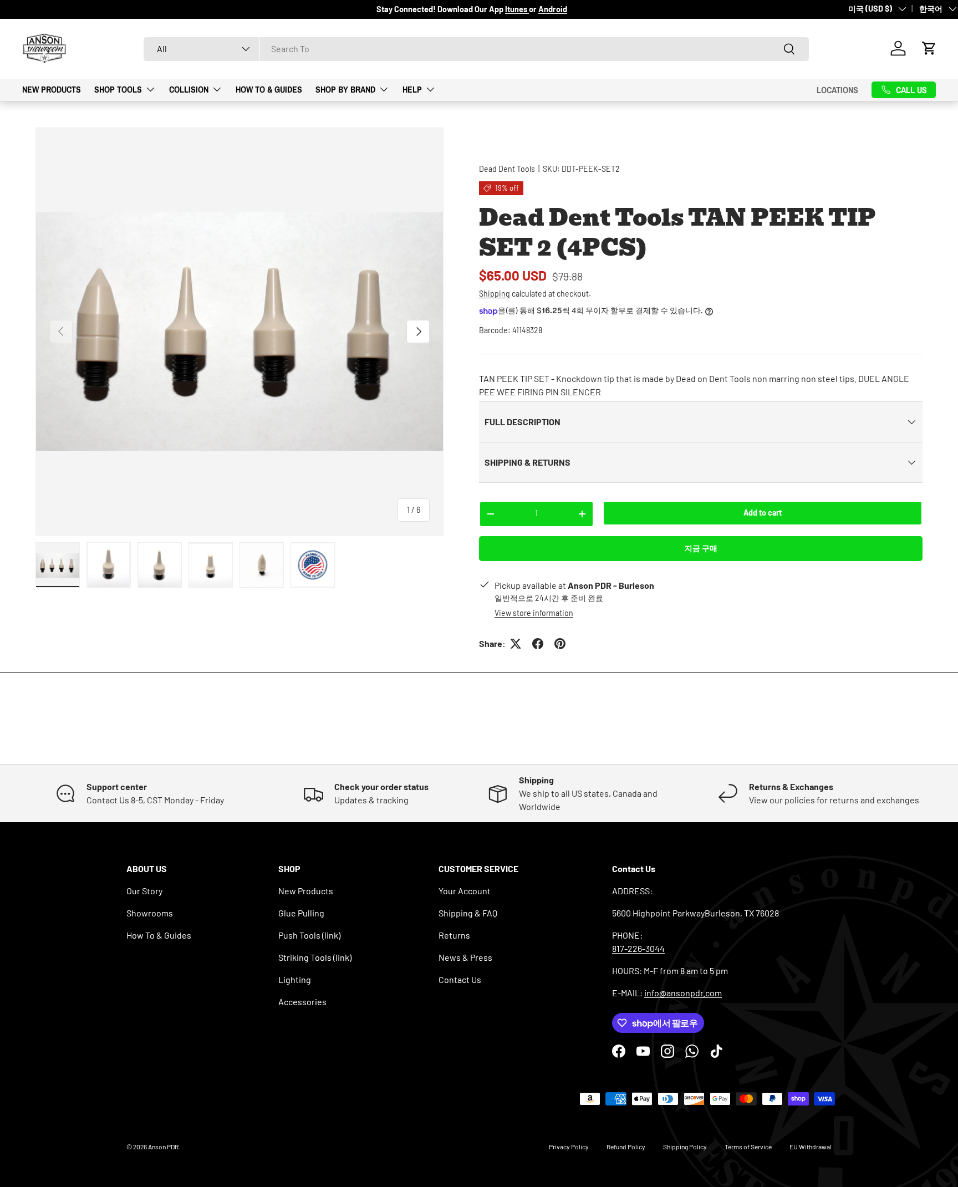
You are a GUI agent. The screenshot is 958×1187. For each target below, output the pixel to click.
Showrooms (149, 913)
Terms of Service (748, 1146)
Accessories (302, 1001)
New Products (51, 89)
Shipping (494, 293)
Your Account (465, 890)
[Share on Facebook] (538, 644)
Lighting (294, 979)
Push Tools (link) (309, 935)
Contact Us (460, 979)
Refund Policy (626, 1146)
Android (552, 9)
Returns (454, 935)
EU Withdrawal (810, 1146)
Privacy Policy (569, 1146)
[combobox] (476, 48)
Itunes (517, 9)
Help (412, 89)
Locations (837, 89)
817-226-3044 (638, 948)
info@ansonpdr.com (683, 992)
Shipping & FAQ (468, 913)
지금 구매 (701, 548)
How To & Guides (269, 89)
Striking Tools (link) (314, 957)
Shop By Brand (345, 89)
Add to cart (762, 512)
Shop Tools (118, 89)
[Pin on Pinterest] (560, 644)
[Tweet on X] (516, 644)
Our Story (144, 890)
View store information (534, 613)
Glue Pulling (301, 913)
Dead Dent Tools (507, 169)
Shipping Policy (685, 1146)
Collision (188, 89)
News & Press (465, 957)
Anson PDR (163, 1146)
